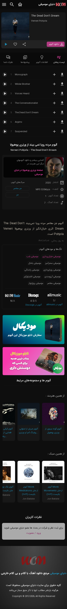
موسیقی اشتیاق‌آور (32, 276)
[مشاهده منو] (4, 6)
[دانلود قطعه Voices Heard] (62, 95)
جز (17, 195)
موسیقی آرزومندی (52, 276)
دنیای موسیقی (58, 573)
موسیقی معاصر (54, 283)
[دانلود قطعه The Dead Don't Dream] (62, 114)
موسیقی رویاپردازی (52, 270)
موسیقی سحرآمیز (53, 263)
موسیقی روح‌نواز (36, 283)
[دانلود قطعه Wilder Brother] (62, 86)
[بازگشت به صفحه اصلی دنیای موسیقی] (20, 6)
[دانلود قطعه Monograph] (62, 76)
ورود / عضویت (33, 533)
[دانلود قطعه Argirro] (62, 123)
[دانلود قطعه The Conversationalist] (62, 105)
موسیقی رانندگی (31, 270)
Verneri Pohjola (39, 21)
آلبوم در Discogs (33, 305)
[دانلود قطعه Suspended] (62, 133)
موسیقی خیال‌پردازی (51, 256)
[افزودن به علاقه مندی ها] (15, 46)
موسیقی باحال (34, 263)
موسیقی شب (32, 256)
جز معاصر (17, 188)
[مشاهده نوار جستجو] (12, 6)
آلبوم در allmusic (54, 304)
